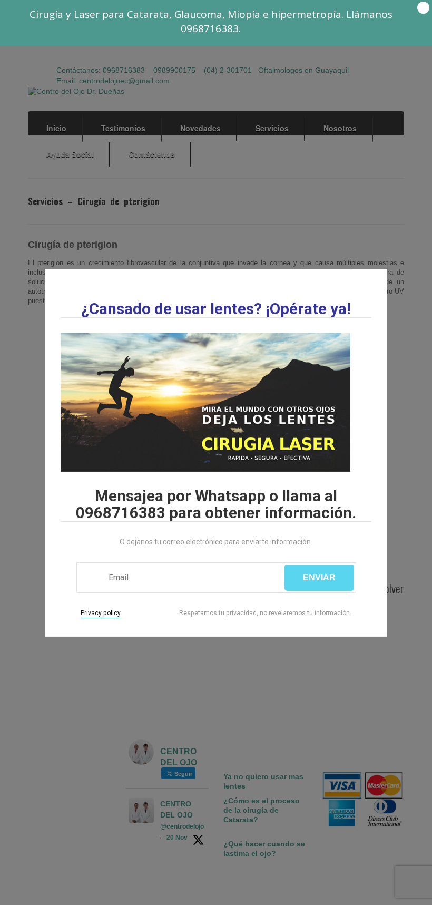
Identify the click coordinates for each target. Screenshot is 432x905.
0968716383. (211, 28)
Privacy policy (101, 613)
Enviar (319, 577)
